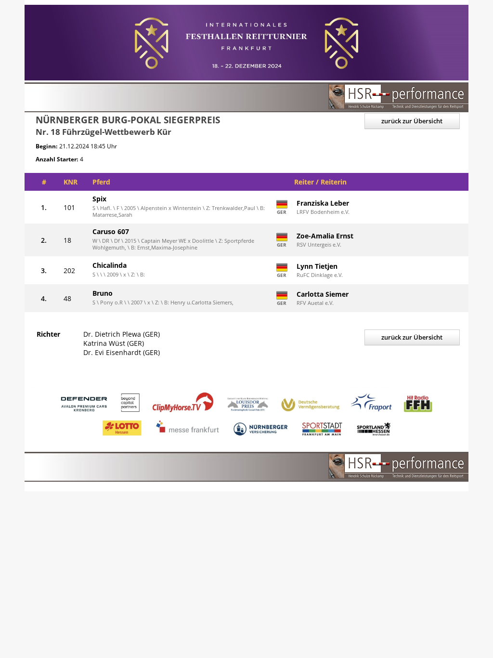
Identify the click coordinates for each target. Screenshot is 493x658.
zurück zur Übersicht (411, 121)
